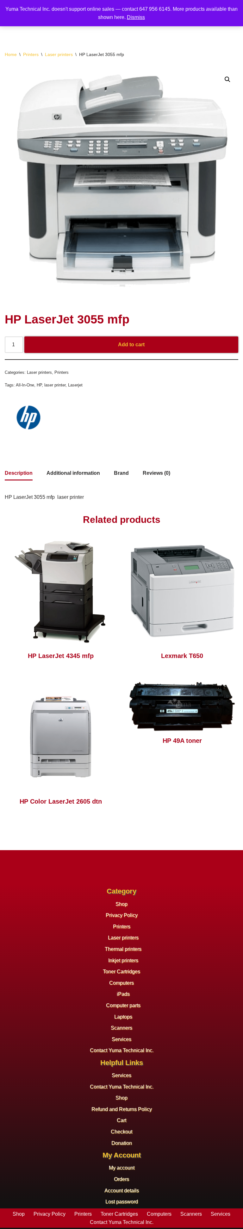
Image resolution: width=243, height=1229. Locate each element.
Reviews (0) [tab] (156, 473)
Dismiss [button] (136, 17)
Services (121, 1039)
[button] (227, 79)
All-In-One (25, 385)
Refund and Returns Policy (121, 1109)
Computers (121, 983)
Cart (121, 1120)
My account (121, 1167)
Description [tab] (19, 473)
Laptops (123, 1016)
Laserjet (75, 385)
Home (11, 54)
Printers (31, 54)
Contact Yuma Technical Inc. (121, 1050)
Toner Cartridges (121, 971)
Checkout (121, 1131)
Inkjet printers (123, 960)
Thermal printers (123, 949)
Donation (121, 1143)
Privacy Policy (122, 915)
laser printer (54, 385)
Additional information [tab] (73, 473)
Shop (121, 904)
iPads (123, 994)
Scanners (121, 1028)
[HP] (28, 419)
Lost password (121, 1201)
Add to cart (131, 344)
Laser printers (59, 54)
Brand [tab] (121, 473)
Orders (121, 1179)
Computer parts (123, 1005)
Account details (121, 1190)
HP (39, 385)
